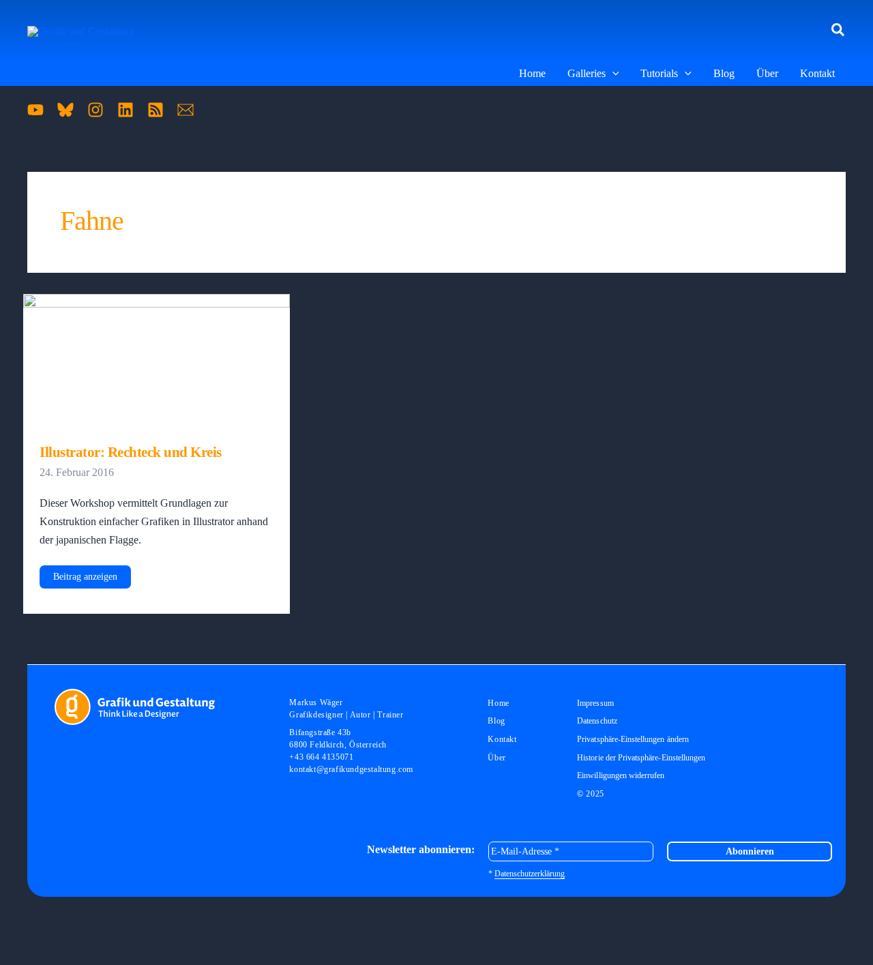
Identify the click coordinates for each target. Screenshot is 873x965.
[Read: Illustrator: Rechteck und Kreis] (156, 360)
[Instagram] (95, 110)
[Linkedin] (125, 110)
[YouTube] (35, 110)
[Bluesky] (65, 110)
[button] (838, 30)
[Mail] (185, 110)
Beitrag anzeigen (85, 580)
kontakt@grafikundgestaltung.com (351, 769)
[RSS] (155, 110)
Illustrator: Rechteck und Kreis (131, 452)
